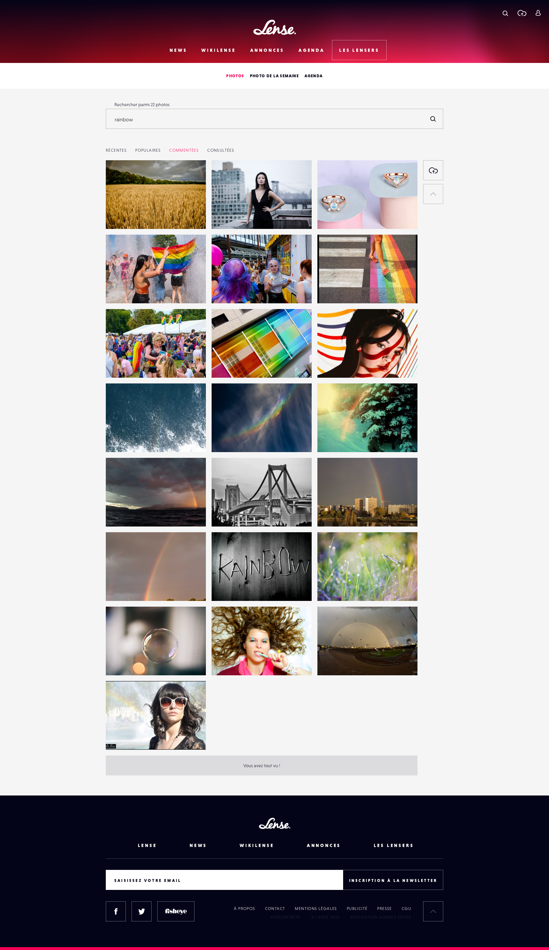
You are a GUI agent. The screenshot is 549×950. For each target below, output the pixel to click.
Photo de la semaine (274, 76)
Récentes (116, 150)
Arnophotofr (335, 291)
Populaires (148, 150)
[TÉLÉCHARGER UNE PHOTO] (433, 170)
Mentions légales (316, 908)
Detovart (226, 440)
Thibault (331, 366)
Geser (223, 366)
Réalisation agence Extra (381, 917)
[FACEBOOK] (116, 911)
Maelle (224, 589)
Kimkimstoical (125, 291)
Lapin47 (225, 514)
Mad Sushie (228, 663)
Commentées (184, 150)
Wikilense (218, 50)
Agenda (312, 50)
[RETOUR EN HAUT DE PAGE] (433, 194)
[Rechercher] (433, 119)
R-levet (119, 440)
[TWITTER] (142, 911)
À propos (244, 908)
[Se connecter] (538, 13)
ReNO (117, 217)
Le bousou (333, 589)
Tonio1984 (333, 440)
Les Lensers (359, 50)
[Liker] (193, 176)
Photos (235, 76)
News (178, 50)
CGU (406, 908)
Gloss (328, 514)
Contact (275, 908)
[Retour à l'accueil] (274, 27)
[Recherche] (505, 13)
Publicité (357, 908)
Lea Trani (121, 738)
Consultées (220, 150)
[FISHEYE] (175, 911)
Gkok (328, 663)
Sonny (118, 514)
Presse (384, 908)
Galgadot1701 (337, 217)
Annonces (267, 50)
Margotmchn (124, 663)
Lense (147, 845)
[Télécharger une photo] (522, 13)
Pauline (224, 217)
